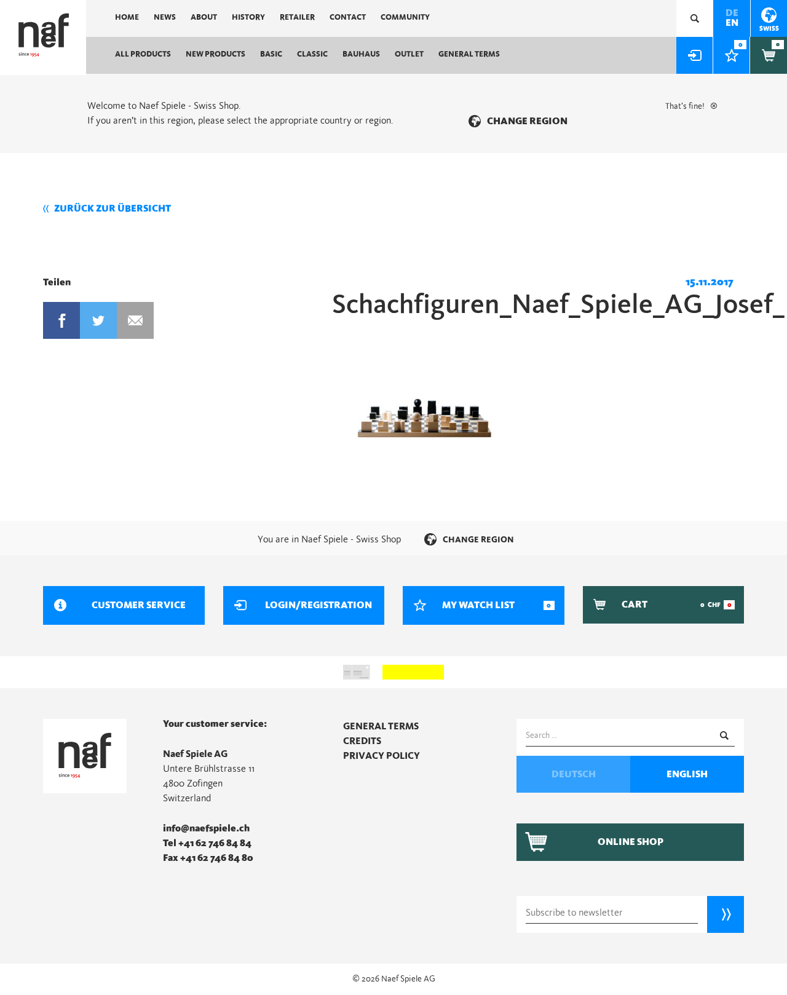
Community (405, 18)
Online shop (630, 842)
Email (135, 320)
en (732, 23)
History (248, 18)
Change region (527, 121)
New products (215, 54)
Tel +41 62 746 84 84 (207, 843)
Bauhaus (361, 54)
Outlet (409, 54)
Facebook (61, 320)
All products (143, 54)
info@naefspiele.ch (206, 828)
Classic (312, 54)
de (732, 13)
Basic (271, 54)
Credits (362, 741)
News (165, 18)
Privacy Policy (381, 756)
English (687, 774)
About (204, 18)
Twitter (98, 320)
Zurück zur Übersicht (112, 208)
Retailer (297, 18)
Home (127, 18)
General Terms (469, 54)
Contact (348, 18)
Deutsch (574, 774)
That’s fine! (685, 106)
